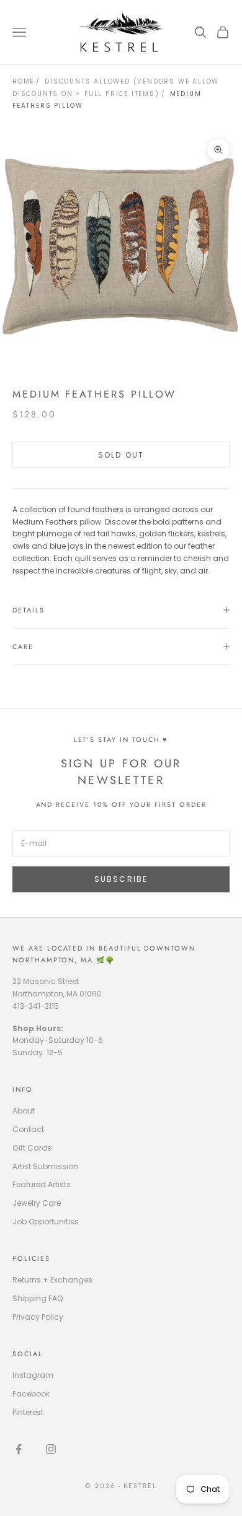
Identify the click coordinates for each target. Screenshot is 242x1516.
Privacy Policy (37, 1317)
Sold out (121, 455)
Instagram (32, 1375)
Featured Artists (41, 1184)
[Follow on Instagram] (51, 1449)
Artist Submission (45, 1166)
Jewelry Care (36, 1203)
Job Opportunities (45, 1221)
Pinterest (27, 1412)
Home (23, 81)
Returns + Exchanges (52, 1279)
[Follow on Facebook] (18, 1449)
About (23, 1110)
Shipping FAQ (37, 1298)
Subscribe (121, 879)
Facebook (31, 1393)
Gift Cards (32, 1148)
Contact (28, 1129)
